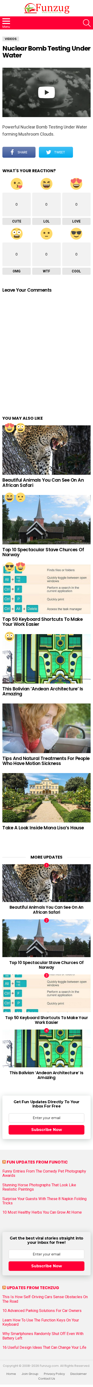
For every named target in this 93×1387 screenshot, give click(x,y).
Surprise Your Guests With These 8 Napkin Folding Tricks (44, 1201)
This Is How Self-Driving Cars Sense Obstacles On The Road (45, 1299)
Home (11, 1374)
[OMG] (20, 427)
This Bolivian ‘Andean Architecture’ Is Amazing (42, 691)
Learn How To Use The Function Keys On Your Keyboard (40, 1322)
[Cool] (9, 567)
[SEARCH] (87, 23)
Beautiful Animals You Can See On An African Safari (43, 482)
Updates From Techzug (33, 1288)
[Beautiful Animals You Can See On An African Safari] (46, 450)
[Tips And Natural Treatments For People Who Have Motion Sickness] (46, 728)
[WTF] (20, 497)
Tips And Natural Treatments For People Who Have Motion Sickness (46, 761)
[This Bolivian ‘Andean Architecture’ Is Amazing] (46, 659)
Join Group (29, 1374)
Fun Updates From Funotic (37, 1162)
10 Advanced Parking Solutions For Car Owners (42, 1311)
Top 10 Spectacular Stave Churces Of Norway (43, 552)
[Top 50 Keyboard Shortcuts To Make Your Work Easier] (46, 589)
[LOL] (9, 497)
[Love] (9, 427)
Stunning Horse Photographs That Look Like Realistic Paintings (39, 1187)
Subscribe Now (46, 1129)
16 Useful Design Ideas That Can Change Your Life (44, 1347)
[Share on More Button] (81, 152)
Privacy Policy (54, 1374)
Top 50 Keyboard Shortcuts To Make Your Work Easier (42, 621)
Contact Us (46, 1379)
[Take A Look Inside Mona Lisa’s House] (46, 797)
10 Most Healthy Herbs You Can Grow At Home (42, 1212)
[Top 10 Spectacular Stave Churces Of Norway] (46, 519)
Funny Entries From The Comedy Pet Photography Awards (44, 1173)
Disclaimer (78, 1374)
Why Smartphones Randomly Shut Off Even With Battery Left (42, 1336)
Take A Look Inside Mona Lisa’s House (43, 828)
